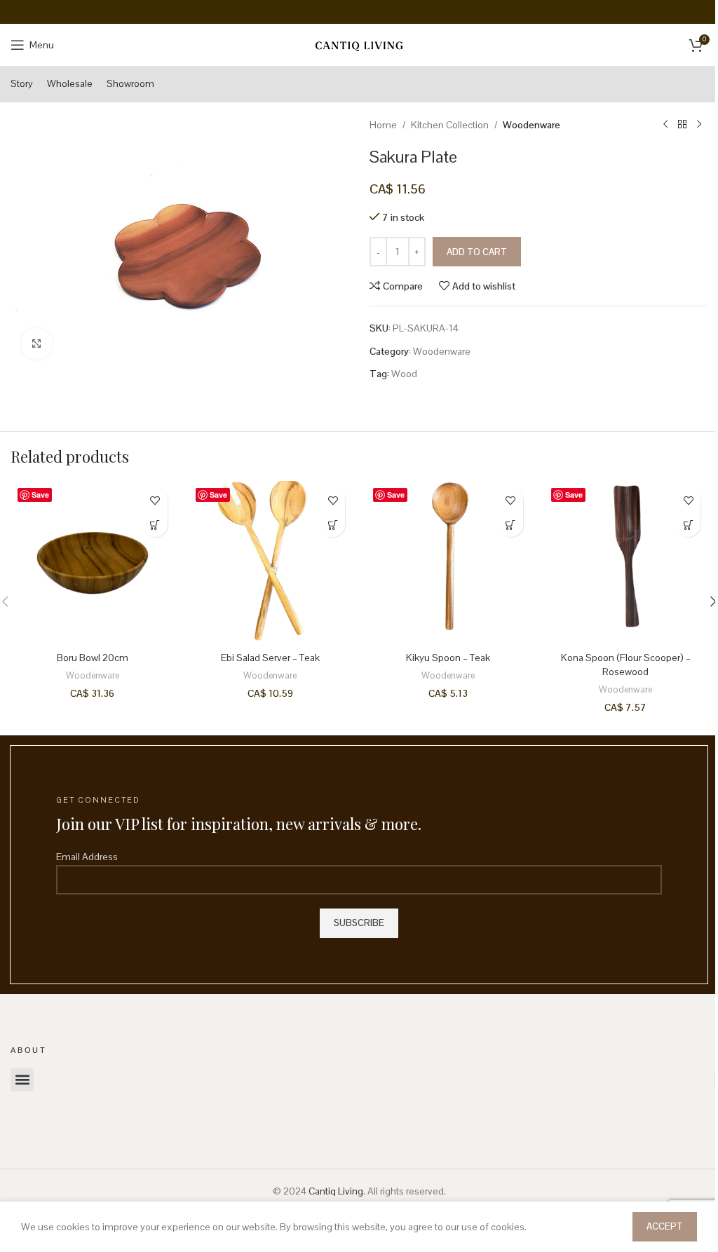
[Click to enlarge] (37, 344)
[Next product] (699, 124)
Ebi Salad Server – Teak (270, 657)
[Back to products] (682, 124)
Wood (404, 373)
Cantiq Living (336, 1191)
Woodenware (531, 124)
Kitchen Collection (450, 124)
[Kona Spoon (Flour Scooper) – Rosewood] (626, 563)
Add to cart (477, 252)
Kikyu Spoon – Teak (448, 657)
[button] (155, 524)
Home (383, 124)
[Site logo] (359, 44)
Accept (664, 1226)
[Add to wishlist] (155, 500)
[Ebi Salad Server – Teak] (271, 563)
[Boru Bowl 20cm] (93, 563)
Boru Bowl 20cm (92, 657)
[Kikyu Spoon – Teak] (448, 563)
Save (40, 494)
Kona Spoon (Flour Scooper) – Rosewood (626, 664)
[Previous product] (665, 124)
